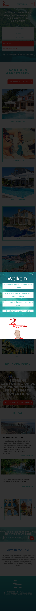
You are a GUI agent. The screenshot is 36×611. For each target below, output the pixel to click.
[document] (18, 305)
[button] (33, 274)
